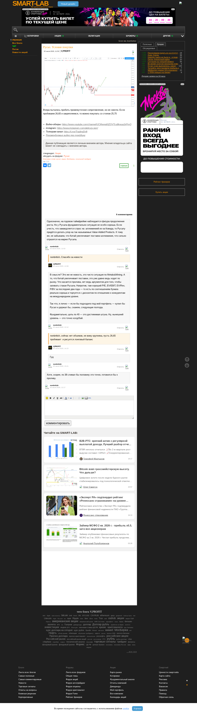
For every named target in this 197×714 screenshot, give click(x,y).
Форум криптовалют (75, 690)
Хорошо (137, 708)
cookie (126, 708)
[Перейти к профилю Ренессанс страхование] (80, 515)
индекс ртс (65, 627)
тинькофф (89, 642)
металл (101, 630)
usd (105, 618)
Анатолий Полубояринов (96, 543)
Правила (163, 690)
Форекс (80, 644)
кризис (102, 627)
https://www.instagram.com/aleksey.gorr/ (77, 128)
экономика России (120, 645)
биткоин (128, 621)
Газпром (68, 624)
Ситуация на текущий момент (161, 62)
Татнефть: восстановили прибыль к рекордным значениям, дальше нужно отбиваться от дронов (164, 68)
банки (116, 621)
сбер (130, 639)
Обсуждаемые (149, 48)
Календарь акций (118, 697)
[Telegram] (49, 165)
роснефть (100, 636)
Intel (134, 615)
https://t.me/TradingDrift (75, 131)
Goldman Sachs (127, 615)
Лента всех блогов (27, 672)
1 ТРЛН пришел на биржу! (159, 72)
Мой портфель (117, 690)
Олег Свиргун (90, 487)
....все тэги (132, 651)
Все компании (116, 693)
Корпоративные (25, 697)
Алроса (48, 621)
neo (65, 618)
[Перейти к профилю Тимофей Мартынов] (80, 458)
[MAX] (84, 594)
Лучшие (160, 44)
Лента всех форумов (75, 672)
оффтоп (97, 633)
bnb (70, 615)
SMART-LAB (30, 3)
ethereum (104, 615)
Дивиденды (115, 686)
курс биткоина (128, 627)
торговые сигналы (105, 641)
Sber (86, 618)
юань (133, 645)
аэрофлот (109, 621)
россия (90, 639)
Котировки (115, 676)
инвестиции (52, 627)
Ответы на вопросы (27, 690)
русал (58, 159)
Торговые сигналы (26, 686)
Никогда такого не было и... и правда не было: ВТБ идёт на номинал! (164, 57)
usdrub (112, 618)
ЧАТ (14, 46)
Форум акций (72, 679)
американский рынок (86, 621)
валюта (52, 624)
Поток (15, 49)
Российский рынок (56, 639)
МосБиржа (71, 159)
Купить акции (162, 192)
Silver (91, 618)
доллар (87, 624)
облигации (73, 633)
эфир (129, 645)
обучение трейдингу (85, 633)
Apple (48, 615)
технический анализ (75, 642)
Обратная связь (166, 697)
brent (75, 615)
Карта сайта (164, 676)
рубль (111, 638)
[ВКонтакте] (45, 165)
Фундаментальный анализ (122, 679)
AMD (44, 615)
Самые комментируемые (29, 679)
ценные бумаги (98, 645)
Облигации (94, 36)
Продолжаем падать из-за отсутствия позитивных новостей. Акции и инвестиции (164, 53)
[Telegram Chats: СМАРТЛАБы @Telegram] (73, 594)
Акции (59, 36)
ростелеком (97, 639)
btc (79, 615)
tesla (95, 618)
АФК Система (99, 621)
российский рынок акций (76, 639)
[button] (47, 398)
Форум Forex (72, 693)
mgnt (54, 618)
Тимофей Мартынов (93, 459)
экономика (109, 645)
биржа (121, 621)
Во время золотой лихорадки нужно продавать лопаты (164, 64)
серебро (56, 642)
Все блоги (17, 43)
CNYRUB (95, 615)
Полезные (147, 44)
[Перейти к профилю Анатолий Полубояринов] (80, 543)
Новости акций (20, 52)
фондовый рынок (49, 645)
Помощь (163, 693)
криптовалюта (115, 627)
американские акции (65, 621)
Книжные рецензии (27, 693)
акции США (130, 618)
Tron (101, 618)
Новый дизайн (68, 4)
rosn (81, 618)
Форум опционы (73, 686)
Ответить (120, 249)
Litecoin (48, 618)
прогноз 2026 (111, 633)
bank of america (56, 615)
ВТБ (58, 625)
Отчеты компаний (118, 683)
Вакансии (163, 686)
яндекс (88, 647)
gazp (113, 615)
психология (91, 636)
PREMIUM (17, 40)
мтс (130, 630)
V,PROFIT (65, 51)
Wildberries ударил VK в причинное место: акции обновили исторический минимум (164, 70)
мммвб (109, 630)
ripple (69, 618)
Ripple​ (75, 618)
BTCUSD (85, 615)
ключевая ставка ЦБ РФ (88, 627)
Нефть (53, 632)
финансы (131, 642)
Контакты (163, 683)
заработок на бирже (117, 625)
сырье (62, 642)
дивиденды (77, 625)
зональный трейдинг (83, 159)
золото (127, 625)
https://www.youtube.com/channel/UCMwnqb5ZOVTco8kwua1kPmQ (96, 124)
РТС (104, 639)
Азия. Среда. (153, 55)
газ (62, 625)
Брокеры (132, 36)
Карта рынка (116, 672)
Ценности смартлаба (169, 672)
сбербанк (47, 642)
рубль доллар (121, 639)
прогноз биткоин (123, 633)
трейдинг (122, 641)
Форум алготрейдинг (75, 683)
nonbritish (54, 246)
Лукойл (88, 630)
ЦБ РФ (88, 645)
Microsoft (60, 618)
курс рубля (79, 630)
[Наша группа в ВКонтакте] (94, 594)
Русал (67, 156)
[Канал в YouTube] (105, 594)
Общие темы (72, 676)
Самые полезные (26, 676)
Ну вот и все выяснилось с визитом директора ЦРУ (163, 66)
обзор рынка (62, 633)
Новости (22, 683)
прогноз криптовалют (77, 636)
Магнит (94, 630)
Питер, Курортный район (159, 59)
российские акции (117, 635)
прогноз (103, 633)
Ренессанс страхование (95, 515)
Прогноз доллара (58, 636)
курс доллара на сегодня (59, 630)
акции (64, 159)
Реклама (163, 679)
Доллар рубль (100, 624)
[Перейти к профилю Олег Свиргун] (80, 486)
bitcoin (64, 615)
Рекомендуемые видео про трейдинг (65, 135)
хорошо (124, 165)
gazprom (119, 615)
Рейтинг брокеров (162, 182)
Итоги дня (74, 627)
